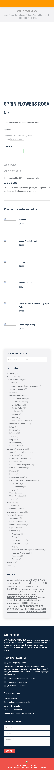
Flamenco (23, 262)
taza (32, 608)
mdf (17, 603)
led (40, 600)
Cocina (12, 392)
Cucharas (10, 499)
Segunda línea (15, 446)
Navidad (15, 414)
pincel (36, 603)
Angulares (16, 534)
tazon (16, 612)
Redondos (16, 556)
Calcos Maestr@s (11, 698)
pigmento (26, 603)
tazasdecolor (11, 612)
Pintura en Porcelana (15, 515)
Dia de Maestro (18, 405)
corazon (9, 592)
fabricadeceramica (14, 594)
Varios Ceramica (15, 493)
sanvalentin (25, 609)
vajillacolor (22, 612)
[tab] (27, 164)
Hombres (13, 430)
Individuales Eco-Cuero (16, 512)
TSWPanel (42, 767)
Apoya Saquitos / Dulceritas (20, 452)
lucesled (9, 603)
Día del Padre (17, 408)
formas (9, 600)
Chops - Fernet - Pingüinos (19, 465)
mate (14, 603)
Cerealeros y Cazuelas (18, 458)
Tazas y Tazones (16, 487)
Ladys (11, 440)
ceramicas (34, 589)
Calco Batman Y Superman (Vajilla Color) (34, 305)
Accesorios (13, 518)
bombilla (17, 580)
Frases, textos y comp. (18, 424)
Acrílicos (12, 506)
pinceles (11, 606)
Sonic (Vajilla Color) (28, 241)
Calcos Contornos (16, 521)
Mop (13, 547)
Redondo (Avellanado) (21, 553)
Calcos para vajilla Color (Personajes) (24, 386)
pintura (17, 606)
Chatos (15, 537)
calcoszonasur (25, 586)
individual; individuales (30, 600)
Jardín (29, 136)
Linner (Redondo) (19, 543)
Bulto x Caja (11, 377)
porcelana (12, 608)
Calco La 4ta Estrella (12, 706)
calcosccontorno (12, 583)
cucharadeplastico (18, 592)
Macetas (12, 471)
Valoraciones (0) (13, 171)
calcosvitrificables (32, 583)
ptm (19, 609)
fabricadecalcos (39, 592)
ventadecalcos (34, 611)
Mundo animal (15, 443)
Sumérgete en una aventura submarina (19, 702)
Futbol (11, 427)
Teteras (12, 490)
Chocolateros (14, 462)
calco (32, 579)
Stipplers (15, 559)
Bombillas (11, 373)
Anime (12, 383)
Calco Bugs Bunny (27, 325)
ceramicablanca (24, 589)
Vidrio (9, 565)
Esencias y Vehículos (17, 525)
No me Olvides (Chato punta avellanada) (28, 550)
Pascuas (15, 417)
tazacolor (37, 609)
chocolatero (41, 589)
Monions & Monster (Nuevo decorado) (19, 713)
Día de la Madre (18, 402)
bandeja (10, 580)
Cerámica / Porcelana (15, 449)
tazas (43, 609)
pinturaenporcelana (32, 605)
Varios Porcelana (16, 496)
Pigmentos (13, 528)
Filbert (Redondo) (19, 540)
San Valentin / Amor (20, 421)
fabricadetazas (29, 594)
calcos (40, 579)
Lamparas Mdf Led (16, 509)
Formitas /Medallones (18, 468)
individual (16, 600)
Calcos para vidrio (16, 389)
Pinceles (12, 531)
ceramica (12, 588)
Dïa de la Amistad (19, 399)
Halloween (16, 411)
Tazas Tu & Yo (15, 484)
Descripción (10, 165)
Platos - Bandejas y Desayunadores (23, 480)
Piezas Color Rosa (16, 477)
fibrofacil (41, 597)
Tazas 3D (10, 562)
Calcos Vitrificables (19, 136)
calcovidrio (35, 586)
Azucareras (14, 455)
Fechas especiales (16, 395)
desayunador (29, 592)
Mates (11, 474)
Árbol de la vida (26, 283)
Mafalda (22, 220)
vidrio (44, 612)
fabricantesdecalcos (17, 139)
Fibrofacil (10, 502)
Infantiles (13, 433)
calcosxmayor (13, 586)
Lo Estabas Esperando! (13, 710)
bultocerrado (24, 580)
